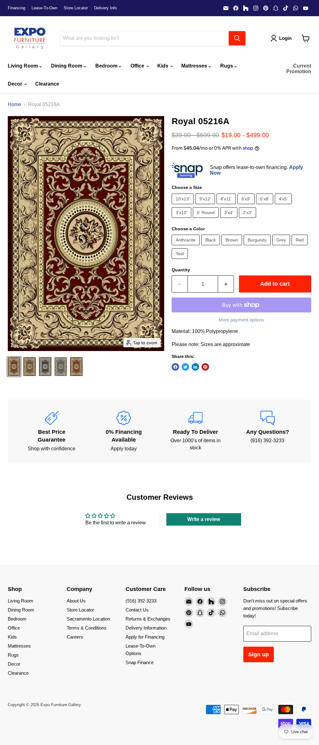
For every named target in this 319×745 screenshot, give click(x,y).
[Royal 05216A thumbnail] (14, 367)
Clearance (47, 84)
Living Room (23, 65)
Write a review (203, 519)
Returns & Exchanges (148, 618)
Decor (15, 84)
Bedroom (107, 65)
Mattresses (194, 65)
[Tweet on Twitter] (185, 367)
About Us (76, 600)
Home (14, 104)
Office (138, 65)
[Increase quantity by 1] (226, 284)
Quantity (181, 269)
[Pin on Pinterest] (205, 367)
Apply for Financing (145, 637)
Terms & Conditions (87, 627)
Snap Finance (140, 662)
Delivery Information (146, 627)
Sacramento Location (88, 618)
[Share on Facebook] (175, 367)
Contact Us (137, 609)
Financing (16, 8)
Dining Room (67, 65)
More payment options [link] (241, 319)
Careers (75, 637)
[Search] (237, 38)
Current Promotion (298, 68)
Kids (163, 65)
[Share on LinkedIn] (195, 367)
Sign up (258, 654)
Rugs (227, 65)
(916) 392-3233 (141, 600)
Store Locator (76, 8)
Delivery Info (105, 8)
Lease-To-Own (44, 8)
